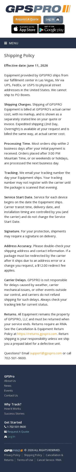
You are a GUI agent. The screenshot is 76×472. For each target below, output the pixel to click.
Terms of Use (25, 460)
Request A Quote (27, 19)
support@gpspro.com (46, 353)
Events (8, 390)
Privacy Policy (12, 455)
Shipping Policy (33, 455)
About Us (10, 381)
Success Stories (14, 413)
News (7, 386)
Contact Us (11, 395)
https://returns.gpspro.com (37, 334)
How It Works (12, 408)
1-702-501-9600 (16, 427)
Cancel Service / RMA (49, 460)
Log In (50, 19)
